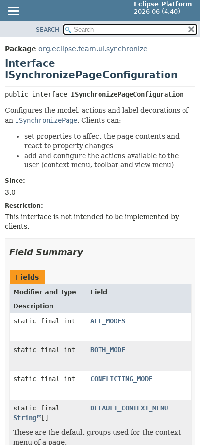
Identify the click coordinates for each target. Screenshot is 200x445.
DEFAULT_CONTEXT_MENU (129, 408)
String (24, 418)
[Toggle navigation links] (13, 11)
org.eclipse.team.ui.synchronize (93, 49)
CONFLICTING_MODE (121, 379)
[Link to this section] (90, 252)
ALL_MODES (107, 321)
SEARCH (47, 29)
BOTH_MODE (107, 350)
